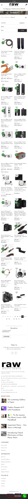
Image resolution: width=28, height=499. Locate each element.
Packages (8, 191)
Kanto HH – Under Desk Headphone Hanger (19, 258)
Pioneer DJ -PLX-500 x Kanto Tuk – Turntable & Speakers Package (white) (7, 189)
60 (16, 319)
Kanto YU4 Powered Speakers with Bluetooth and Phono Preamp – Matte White (20, 282)
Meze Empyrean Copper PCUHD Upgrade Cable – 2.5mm (7, 259)
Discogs (3, 485)
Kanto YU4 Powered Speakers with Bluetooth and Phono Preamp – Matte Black (7, 306)
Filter (22, 30)
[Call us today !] (25, 496)
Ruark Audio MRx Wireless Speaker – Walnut (20, 164)
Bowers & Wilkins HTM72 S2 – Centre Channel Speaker (20, 75)
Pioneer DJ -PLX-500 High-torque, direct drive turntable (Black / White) (20, 189)
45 (20, 316)
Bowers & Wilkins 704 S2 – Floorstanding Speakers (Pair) (7, 121)
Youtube (3, 483)
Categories (13, 12)
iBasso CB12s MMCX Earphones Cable (6, 281)
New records (4, 445)
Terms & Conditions (5, 459)
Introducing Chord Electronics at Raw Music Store (15, 435)
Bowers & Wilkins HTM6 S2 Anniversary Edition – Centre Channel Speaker (7, 165)
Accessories (16, 260)
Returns (3, 464)
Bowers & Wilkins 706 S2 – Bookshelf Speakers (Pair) (7, 143)
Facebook (3, 480)
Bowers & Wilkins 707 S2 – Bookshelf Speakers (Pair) (20, 143)
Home (2, 17)
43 (15, 316)
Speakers (21, 55)
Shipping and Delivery (6, 461)
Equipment (7, 17)
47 (24, 316)
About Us (3, 456)
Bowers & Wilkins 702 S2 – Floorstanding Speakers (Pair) (20, 98)
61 (18, 319)
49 (9, 319)
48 (6, 319)
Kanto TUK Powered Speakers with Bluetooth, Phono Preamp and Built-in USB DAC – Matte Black (20, 213)
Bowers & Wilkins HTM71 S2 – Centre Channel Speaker (6, 98)
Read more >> (17, 497)
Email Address (6, 331)
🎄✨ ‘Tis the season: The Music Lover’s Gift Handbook (17, 417)
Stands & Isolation (23, 260)
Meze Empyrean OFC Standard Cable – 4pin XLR (20, 236)
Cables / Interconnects (5, 54)
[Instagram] (15, 1)
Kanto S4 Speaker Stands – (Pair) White (20, 305)
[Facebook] (13, 1)
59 (14, 319)
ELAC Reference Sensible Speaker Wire (6, 52)
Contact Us (3, 469)
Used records (4, 447)
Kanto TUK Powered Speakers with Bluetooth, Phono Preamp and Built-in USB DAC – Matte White (7, 213)
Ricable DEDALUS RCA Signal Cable (6, 75)
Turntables (3, 192)
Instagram (3, 478)
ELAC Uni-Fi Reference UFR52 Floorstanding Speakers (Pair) (19, 53)
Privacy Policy (4, 466)
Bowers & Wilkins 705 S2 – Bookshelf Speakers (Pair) (20, 120)
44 (17, 316)
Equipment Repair (5, 471)
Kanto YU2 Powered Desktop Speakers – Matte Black (7, 236)
